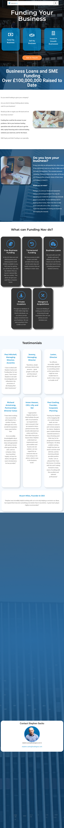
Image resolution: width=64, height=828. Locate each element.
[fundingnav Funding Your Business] (13, 3)
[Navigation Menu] (55, 3)
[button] (32, 743)
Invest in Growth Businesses (53, 41)
